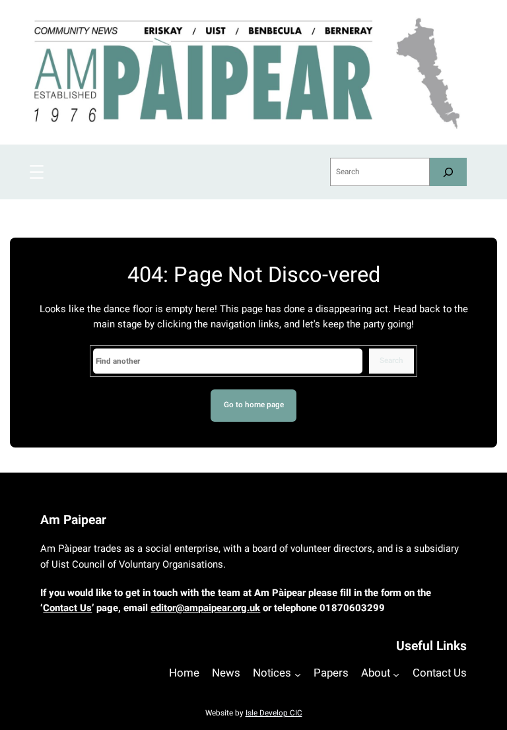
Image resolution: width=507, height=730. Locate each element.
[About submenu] (396, 674)
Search (391, 360)
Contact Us (67, 608)
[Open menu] (36, 171)
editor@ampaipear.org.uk (205, 608)
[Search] (448, 172)
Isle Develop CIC (274, 713)
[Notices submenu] (297, 674)
